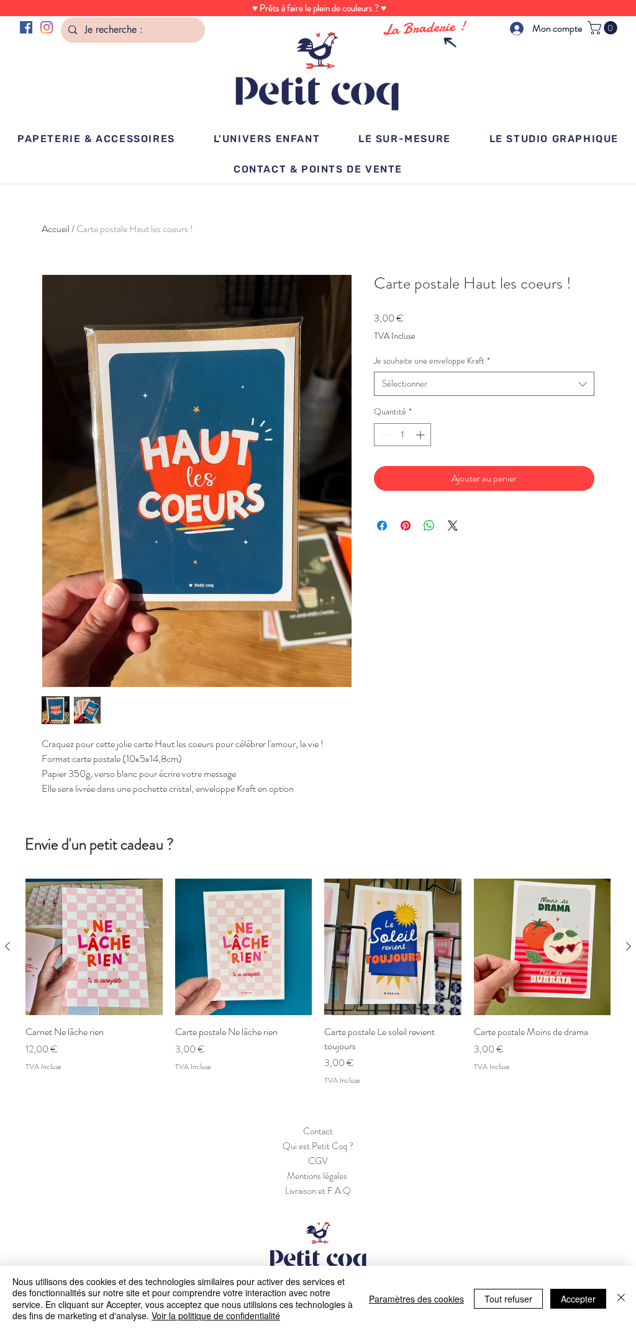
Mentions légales (318, 1176)
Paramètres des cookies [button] (416, 1299)
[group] (318, 982)
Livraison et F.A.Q (318, 1191)
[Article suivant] (628, 946)
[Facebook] (26, 27)
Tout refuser (508, 1299)
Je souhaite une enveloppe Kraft (432, 361)
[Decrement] (383, 435)
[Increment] (421, 435)
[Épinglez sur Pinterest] (405, 525)
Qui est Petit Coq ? (318, 1146)
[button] (604, 28)
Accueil (56, 229)
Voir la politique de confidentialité (216, 1315)
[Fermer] (621, 1298)
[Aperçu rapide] (94, 947)
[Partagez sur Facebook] (382, 525)
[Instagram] (46, 27)
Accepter (578, 1299)
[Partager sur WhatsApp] (429, 525)
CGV (318, 1161)
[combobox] (484, 384)
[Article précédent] (7, 946)
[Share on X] (452, 525)
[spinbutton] (402, 435)
